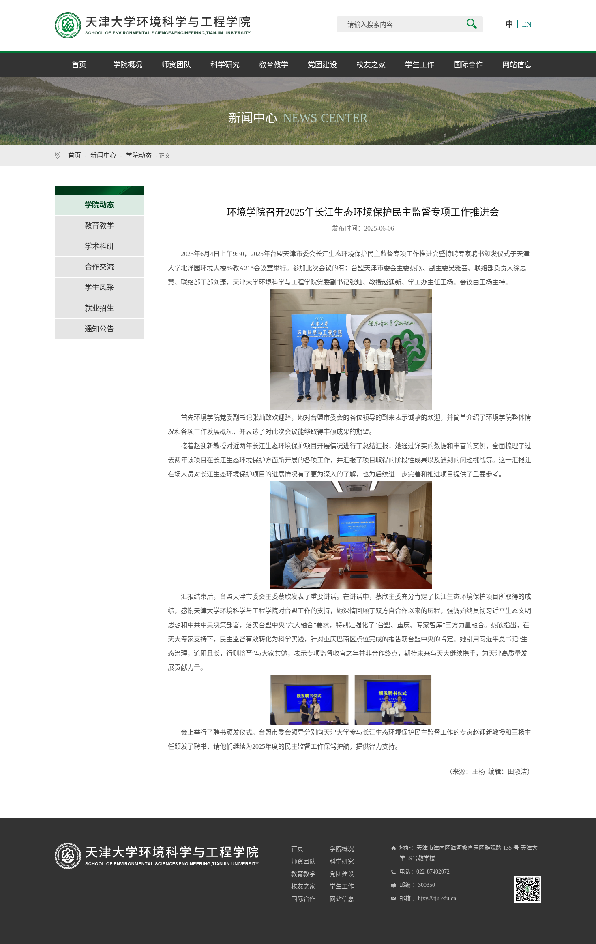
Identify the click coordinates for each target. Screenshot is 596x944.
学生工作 (419, 65)
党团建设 (322, 65)
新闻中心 (103, 155)
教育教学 (273, 65)
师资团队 (176, 65)
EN (527, 24)
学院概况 (127, 65)
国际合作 (468, 65)
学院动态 (139, 155)
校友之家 (371, 65)
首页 (79, 65)
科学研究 (225, 65)
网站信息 (517, 65)
